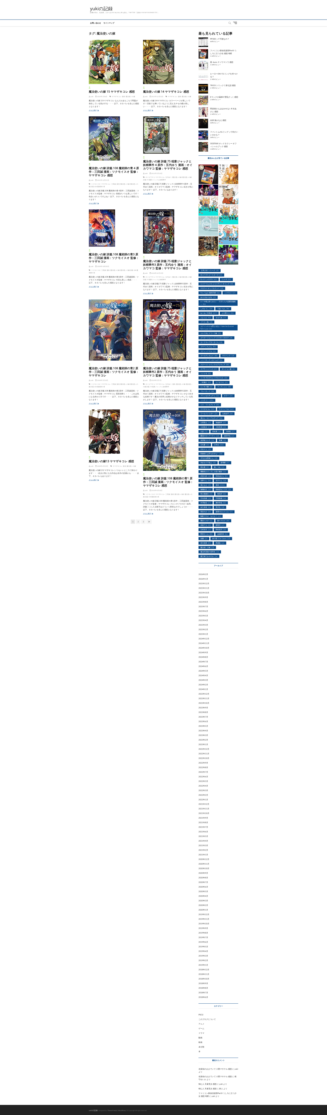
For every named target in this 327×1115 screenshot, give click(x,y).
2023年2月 (203, 740)
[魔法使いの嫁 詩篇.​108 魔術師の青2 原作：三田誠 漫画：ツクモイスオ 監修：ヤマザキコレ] (114, 330)
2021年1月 (203, 854)
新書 (222, 440)
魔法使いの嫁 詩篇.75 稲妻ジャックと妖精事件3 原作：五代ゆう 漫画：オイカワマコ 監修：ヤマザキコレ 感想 (167, 264)
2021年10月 (203, 813)
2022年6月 (203, 776)
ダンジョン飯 (228, 369)
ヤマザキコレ (116, 96)
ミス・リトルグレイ (209, 405)
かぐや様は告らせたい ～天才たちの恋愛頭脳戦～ (218, 303)
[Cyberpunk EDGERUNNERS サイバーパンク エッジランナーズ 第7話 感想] (228, 255)
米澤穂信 (205, 503)
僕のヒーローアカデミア (211, 418)
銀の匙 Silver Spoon (221, 538)
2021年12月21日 (103, 180)
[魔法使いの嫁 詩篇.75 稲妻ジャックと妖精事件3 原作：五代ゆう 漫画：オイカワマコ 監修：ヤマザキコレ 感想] (168, 231)
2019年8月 (203, 933)
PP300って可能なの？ (219, 39)
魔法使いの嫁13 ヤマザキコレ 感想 (111, 461)
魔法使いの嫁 (130, 96)
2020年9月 (203, 873)
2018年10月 (203, 979)
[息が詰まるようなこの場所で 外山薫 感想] (208, 246)
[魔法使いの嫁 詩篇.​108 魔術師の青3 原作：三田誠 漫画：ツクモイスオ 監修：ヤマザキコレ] (114, 228)
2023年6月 (203, 721)
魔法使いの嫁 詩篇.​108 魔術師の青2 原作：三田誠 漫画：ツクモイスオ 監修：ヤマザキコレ (114, 371)
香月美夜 (205, 543)
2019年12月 (203, 914)
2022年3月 (203, 790)
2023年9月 (203, 707)
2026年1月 (203, 579)
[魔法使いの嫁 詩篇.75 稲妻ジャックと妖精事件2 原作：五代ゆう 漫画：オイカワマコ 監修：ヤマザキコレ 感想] (168, 330)
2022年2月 (203, 795)
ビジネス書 (206, 387)
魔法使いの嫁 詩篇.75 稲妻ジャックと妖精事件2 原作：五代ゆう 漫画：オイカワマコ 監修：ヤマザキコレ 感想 (167, 371)
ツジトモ (205, 373)
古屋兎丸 (205, 422)
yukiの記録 (101, 8)
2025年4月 (203, 620)
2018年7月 (203, 992)
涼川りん (221, 480)
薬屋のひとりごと (224, 512)
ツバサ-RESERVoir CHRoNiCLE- (213, 378)
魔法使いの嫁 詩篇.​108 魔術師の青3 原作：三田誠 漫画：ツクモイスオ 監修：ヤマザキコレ (114, 257)
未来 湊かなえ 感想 (218, 120)
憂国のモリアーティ (209, 436)
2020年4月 (203, 896)
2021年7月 (203, 827)
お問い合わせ (95, 23)
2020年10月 (203, 868)
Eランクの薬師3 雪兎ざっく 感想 (224, 97)
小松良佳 (221, 427)
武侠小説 (205, 476)
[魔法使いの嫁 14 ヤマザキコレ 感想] (168, 62)
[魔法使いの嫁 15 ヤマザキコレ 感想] (114, 62)
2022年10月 (203, 758)
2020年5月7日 (156, 380)
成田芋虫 (229, 436)
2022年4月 (203, 786)
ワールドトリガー (208, 414)
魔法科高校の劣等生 (209, 552)
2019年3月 (203, 956)
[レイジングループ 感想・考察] (208, 190)
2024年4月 (203, 675)
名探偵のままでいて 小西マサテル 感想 (215, 1069)
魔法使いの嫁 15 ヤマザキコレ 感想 (112, 91)
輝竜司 (220, 525)
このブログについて (207, 1019)
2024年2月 (203, 684)
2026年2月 (203, 574)
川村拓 (230, 431)
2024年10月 (203, 648)
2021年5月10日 (156, 173)
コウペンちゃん (208, 347)
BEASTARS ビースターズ (211, 275)
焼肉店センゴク (223, 489)
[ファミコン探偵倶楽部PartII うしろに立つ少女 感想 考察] (208, 174)
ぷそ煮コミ (228, 313)
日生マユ (205, 449)
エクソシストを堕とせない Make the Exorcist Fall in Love (217, 327)
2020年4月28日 (156, 490)
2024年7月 (203, 661)
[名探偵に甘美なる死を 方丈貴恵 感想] (208, 226)
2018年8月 (203, 988)
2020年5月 (203, 891)
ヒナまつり (222, 382)
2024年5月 (203, 671)
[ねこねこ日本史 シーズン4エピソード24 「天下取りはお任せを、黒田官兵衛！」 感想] (228, 214)
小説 (203, 431)
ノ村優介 (205, 382)
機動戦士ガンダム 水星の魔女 (213, 472)
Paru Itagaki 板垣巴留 (210, 293)
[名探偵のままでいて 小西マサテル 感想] (228, 174)
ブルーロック (207, 391)
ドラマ (201, 1033)
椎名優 (204, 467)
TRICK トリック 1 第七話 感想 (223, 85)
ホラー (228, 396)
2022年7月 (203, 772)
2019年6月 (203, 942)
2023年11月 (203, 698)
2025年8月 (203, 602)
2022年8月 (203, 767)
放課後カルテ (207, 440)
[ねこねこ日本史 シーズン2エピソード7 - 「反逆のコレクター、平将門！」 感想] (228, 234)
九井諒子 (227, 414)
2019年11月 (203, 919)
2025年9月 (203, 597)
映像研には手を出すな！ (211, 454)
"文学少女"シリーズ (209, 270)
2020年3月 (203, 900)
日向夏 (204, 445)
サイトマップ (108, 23)
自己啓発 (205, 507)
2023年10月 (203, 703)
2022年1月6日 (102, 96)
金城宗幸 (222, 534)
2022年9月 (203, 763)
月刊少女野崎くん (208, 458)
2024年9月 (203, 652)
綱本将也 (221, 503)
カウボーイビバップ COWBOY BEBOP (216, 338)
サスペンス (228, 356)
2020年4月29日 (102, 466)
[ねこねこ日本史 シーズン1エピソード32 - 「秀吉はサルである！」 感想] (228, 194)
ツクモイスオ (96, 184)
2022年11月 (203, 753)
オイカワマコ (150, 177)
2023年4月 (203, 730)
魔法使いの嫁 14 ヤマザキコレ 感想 (166, 91)
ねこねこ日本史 (208, 313)
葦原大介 (205, 512)
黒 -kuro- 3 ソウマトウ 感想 (221, 62)
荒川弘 (220, 507)
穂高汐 (221, 494)
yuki (91, 96)
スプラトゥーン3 (208, 369)
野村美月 (221, 530)
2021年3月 (203, 845)
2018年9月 (203, 983)
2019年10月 (203, 923)
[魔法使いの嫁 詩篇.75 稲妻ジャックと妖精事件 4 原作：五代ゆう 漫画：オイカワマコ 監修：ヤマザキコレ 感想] (168, 135)
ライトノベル (226, 409)
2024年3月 (203, 680)
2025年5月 (203, 615)
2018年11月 (203, 974)
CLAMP (226, 279)
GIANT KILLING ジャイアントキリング (216, 284)
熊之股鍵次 (206, 494)
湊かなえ (205, 485)
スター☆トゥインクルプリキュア (214, 364)
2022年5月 (203, 781)
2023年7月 (203, 717)
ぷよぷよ (205, 317)
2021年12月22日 (157, 96)
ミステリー (206, 400)
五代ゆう (168, 177)
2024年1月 (203, 689)
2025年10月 (203, 592)
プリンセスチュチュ (209, 396)
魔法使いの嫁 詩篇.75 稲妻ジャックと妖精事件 (167, 385)
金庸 (203, 538)
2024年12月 (203, 638)
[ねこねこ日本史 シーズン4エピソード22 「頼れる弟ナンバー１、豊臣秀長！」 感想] (208, 206)
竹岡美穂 (221, 498)
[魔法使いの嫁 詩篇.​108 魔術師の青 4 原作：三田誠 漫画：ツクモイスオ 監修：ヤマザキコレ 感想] (114, 138)
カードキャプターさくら (211, 342)
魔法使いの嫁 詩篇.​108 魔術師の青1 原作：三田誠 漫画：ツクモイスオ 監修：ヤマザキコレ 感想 (168, 481)
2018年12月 (203, 969)
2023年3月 (203, 735)
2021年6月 (203, 831)
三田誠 (113, 184)
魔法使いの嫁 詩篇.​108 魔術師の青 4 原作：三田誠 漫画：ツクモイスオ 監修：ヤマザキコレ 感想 (114, 171)
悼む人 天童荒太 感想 (207, 1084)
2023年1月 (203, 744)
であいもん (223, 309)
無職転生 (205, 489)
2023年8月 (203, 712)
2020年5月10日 (102, 380)
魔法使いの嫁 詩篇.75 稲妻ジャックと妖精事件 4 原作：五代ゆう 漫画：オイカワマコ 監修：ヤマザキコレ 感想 (167, 164)
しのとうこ (206, 309)
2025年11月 (203, 588)
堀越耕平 (221, 422)
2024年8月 (203, 657)
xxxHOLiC (229, 293)
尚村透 (216, 431)
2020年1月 (203, 910)
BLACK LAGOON (208, 279)
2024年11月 (203, 643)
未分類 (201, 1047)
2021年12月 (203, 804)
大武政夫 (205, 427)
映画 (200, 1042)
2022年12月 (203, 749)
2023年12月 (203, 694)
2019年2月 (203, 960)
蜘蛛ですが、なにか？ (210, 516)
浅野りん (205, 480)
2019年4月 (203, 951)
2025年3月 (203, 625)
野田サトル (206, 534)
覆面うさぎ (206, 521)
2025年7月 (203, 606)
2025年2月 (203, 629)
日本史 (219, 445)
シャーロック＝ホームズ (211, 360)
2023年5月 (203, 726)
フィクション (224, 387)
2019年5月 (203, 946)
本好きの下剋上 (208, 463)
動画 (200, 1037)
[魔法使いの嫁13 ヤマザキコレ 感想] (114, 431)
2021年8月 (203, 822)
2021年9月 (203, 818)
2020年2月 (203, 905)
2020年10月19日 (157, 273)
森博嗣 (225, 463)
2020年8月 (203, 877)
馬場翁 (220, 543)
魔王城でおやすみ (208, 556)
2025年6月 (203, 611)
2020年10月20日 (103, 266)
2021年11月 (203, 808)
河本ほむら (222, 476)
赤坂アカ (205, 525)
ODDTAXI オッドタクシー (211, 288)
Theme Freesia (112, 1110)
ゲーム (201, 1028)
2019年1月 (203, 965)
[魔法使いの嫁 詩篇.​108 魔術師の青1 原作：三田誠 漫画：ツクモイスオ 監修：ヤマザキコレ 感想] (168, 440)
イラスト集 (206, 322)
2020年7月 (203, 882)
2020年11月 (203, 864)
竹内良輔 (205, 498)
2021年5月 (203, 836)
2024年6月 (203, 666)
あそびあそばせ (208, 297)
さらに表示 (93, 110)
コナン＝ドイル (208, 351)
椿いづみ (219, 467)
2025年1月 (203, 634)
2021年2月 (203, 850)
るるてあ (221, 317)
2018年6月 (203, 997)
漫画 (123, 96)
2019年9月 (203, 928)
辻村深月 (205, 530)
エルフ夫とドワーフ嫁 (210, 333)
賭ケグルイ (223, 521)
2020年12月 (203, 859)
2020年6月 (203, 887)
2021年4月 (203, 841)
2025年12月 (203, 583)
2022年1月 (203, 799)
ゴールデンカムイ (208, 356)
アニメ (201, 1024)
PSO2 (200, 1014)
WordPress (122, 1110)
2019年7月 (203, 937)
